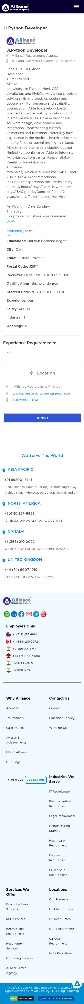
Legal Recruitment (62, 816)
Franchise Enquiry (62, 718)
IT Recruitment (59, 791)
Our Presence (58, 899)
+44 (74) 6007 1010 (21, 570)
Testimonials (15, 718)
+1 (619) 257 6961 (25, 634)
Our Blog (58, 991)
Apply (42, 418)
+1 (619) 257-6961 (19, 513)
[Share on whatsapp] (6, 614)
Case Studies (15, 727)
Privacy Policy (40, 991)
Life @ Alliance (16, 752)
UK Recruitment (60, 919)
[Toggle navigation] (76, 6)
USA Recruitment (61, 909)
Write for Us (58, 727)
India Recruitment (62, 953)
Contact (55, 708)
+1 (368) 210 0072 (19, 542)
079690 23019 (23, 663)
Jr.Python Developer (27, 50)
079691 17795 (22, 670)
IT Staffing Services (19, 958)
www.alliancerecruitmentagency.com (42, 393)
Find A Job (15, 779)
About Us (13, 708)
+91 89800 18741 (18, 480)
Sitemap (73, 991)
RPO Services (15, 919)
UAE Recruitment (61, 928)
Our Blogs (13, 762)
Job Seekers (36, 779)
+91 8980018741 (25, 400)
